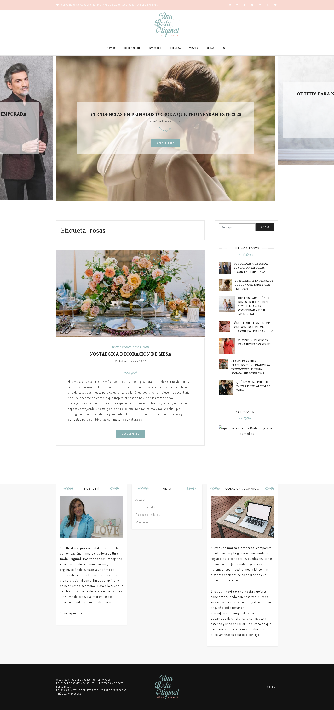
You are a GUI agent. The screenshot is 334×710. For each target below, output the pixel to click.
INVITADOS (155, 47)
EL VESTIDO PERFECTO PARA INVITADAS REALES (254, 342)
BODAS (211, 47)
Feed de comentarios (147, 514)
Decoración (141, 347)
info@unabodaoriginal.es (242, 564)
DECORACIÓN (132, 47)
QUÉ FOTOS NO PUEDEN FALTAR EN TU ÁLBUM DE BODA (253, 386)
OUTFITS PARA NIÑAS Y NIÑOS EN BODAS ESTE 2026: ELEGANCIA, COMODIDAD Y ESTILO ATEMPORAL (254, 306)
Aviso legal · (91, 683)
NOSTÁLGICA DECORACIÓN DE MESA (130, 354)
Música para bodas (69, 693)
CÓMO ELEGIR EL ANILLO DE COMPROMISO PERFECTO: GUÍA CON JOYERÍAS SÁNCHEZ (253, 327)
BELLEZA (175, 47)
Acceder (140, 499)
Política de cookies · (69, 683)
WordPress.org (143, 522)
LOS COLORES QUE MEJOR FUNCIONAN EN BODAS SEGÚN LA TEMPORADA (251, 267)
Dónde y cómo (121, 347)
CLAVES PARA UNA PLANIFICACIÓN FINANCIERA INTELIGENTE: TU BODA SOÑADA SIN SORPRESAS (250, 367)
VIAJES (193, 47)
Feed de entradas (145, 507)
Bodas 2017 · (63, 690)
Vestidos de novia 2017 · (86, 690)
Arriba (271, 686)
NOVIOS (111, 47)
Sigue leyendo (165, 143)
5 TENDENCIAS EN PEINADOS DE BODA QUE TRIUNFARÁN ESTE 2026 (165, 114)
